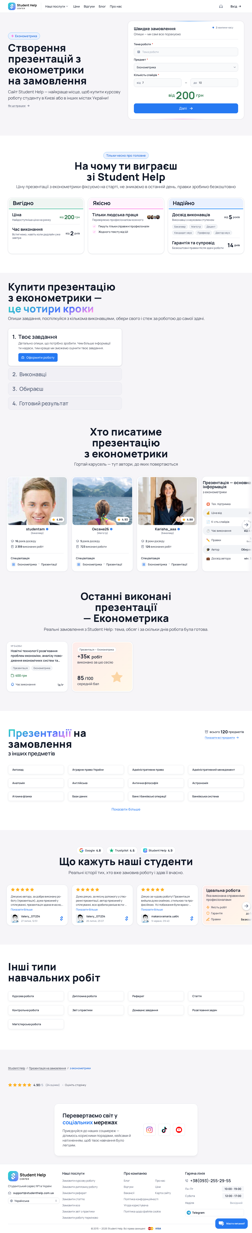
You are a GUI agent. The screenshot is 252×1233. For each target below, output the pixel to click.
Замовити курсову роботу (78, 1181)
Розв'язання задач (204, 1010)
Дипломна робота (84, 996)
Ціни (158, 1187)
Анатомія (18, 783)
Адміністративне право (148, 770)
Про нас (160, 1181)
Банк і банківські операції (149, 796)
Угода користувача (136, 1205)
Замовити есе (71, 1205)
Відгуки (128, 1187)
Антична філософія (145, 783)
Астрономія (200, 783)
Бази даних (79, 796)
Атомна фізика (22, 796)
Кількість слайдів (145, 75)
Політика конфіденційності (141, 1199)
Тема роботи (142, 44)
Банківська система (205, 796)
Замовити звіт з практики (78, 1211)
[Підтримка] (221, 6)
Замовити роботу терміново (80, 1217)
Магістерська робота (26, 1024)
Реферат (138, 996)
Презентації (49, 564)
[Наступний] (246, 525)
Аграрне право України (88, 770)
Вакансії (129, 1193)
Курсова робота (23, 996)
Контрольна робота (25, 1010)
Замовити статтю (73, 1199)
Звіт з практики (82, 1010)
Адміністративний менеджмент (213, 770)
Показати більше (22, 909)
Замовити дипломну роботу (80, 1187)
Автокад (17, 770)
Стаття (197, 996)
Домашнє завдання (145, 1010)
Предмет (140, 59)
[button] (57, 6)
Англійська (79, 783)
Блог (127, 1181)
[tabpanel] (186, 77)
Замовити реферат (74, 1193)
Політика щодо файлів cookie (142, 1211)
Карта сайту (163, 1193)
